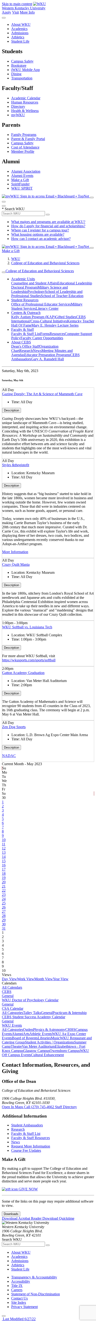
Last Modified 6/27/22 (19, 1319)
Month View (43, 979)
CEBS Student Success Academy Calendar (33, 1017)
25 (4, 903)
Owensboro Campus (65, 1051)
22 (4, 890)
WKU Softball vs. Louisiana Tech (27, 627)
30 (4, 924)
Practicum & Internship (70, 1013)
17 (4, 869)
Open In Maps (13, 1107)
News (37, 351)
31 (4, 928)
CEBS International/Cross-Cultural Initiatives (48, 319)
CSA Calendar (12, 1008)
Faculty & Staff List (25, 334)
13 (4, 852)
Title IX (17, 1286)
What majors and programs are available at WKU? (48, 222)
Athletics (17, 37)
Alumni (17, 1034)
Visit (15, 12)
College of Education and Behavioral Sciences (45, 263)
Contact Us (19, 1298)
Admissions (19, 33)
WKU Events (12, 1025)
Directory (18, 106)
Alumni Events (22, 176)
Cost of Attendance (25, 147)
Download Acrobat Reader (22, 1218)
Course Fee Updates (26, 1150)
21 (4, 886)
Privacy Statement (24, 1307)
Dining (16, 74)
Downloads (11, 1214)
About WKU (21, 24)
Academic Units (23, 279)
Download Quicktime (58, 1218)
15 (4, 861)
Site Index (18, 1302)
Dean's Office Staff (25, 346)
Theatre (16, 1046)
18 (4, 874)
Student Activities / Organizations (49, 1042)
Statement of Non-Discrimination (35, 1294)
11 (3, 844)
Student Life (20, 41)
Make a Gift (20, 180)
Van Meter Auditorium (38, 1046)
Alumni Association (25, 171)
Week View (25, 979)
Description (11, 410)
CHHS (70, 1030)
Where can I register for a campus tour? (40, 230)
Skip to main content (17, 4)
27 (4, 911)
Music (55, 1038)
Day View (9, 979)
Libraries (44, 1038)
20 (4, 882)
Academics (19, 29)
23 (4, 895)
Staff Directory (66, 1107)
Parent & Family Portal (28, 139)
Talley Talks (32, 1013)
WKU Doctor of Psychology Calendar (30, 1000)
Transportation (21, 78)
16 (4, 865)
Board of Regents (25, 1038)
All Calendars (12, 987)
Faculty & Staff (22, 330)
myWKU (18, 115)
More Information (15, 552)
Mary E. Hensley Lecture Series (55, 325)
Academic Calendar (25, 98)
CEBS (6, 992)
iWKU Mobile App (25, 70)
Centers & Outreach (26, 313)
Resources (57, 334)
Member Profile (22, 151)
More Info (27, 12)
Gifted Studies (65, 317)
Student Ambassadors (27, 1125)
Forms (45, 334)
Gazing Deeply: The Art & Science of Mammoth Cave (42, 394)
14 (4, 857)
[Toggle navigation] (4, 272)
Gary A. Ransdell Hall (47, 359)
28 (4, 916)
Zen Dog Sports (14, 727)
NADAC (9, 756)
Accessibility (20, 1281)
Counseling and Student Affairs (34, 283)
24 (4, 899)
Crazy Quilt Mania (16, 564)
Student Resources (24, 300)
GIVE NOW (28, 1189)
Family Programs (23, 135)
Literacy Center (47, 308)
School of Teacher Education (62, 296)
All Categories (12, 1013)
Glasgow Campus (36, 1051)
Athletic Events (40, 1034)
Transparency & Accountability (34, 1277)
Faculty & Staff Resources (30, 1138)
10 (4, 840)
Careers (16, 1290)
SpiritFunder (20, 184)
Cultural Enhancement (47, 1055)
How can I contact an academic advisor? (41, 239)
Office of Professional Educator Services (41, 304)
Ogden (28, 1030)
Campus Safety (22, 61)
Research (26, 351)
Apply (6, 12)
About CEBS (21, 342)
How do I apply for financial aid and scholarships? (48, 226)
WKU (15, 259)
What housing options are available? (37, 234)
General (8, 996)
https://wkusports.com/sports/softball (28, 660)
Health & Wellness (25, 111)
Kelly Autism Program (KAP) (33, 317)
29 (4, 920)
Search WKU (13, 209)
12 (4, 848)
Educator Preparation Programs (47, 355)
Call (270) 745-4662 (39, 1107)
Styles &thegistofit (15, 465)
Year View (61, 979)
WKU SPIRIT (22, 188)
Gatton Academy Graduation (23, 673)
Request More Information (30, 1146)
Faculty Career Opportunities (42, 338)
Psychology (36, 292)
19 (4, 878)
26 (4, 907)
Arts (26, 1034)
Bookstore (18, 65)
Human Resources (24, 102)
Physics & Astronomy (49, 1030)
